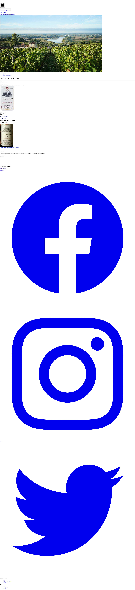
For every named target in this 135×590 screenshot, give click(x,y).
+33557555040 (3, 118)
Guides (1, 10)
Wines (1, 14)
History (9, 14)
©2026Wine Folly (3, 168)
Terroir (11, 14)
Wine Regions (5, 10)
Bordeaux (3, 12)
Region (6, 14)
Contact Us (4, 588)
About (4, 580)
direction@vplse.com (3, 116)
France (10, 10)
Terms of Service (5, 587)
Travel (14, 14)
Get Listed (4, 582)
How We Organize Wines (7, 581)
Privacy (4, 586)
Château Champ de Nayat (7, 75)
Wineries (3, 14)
